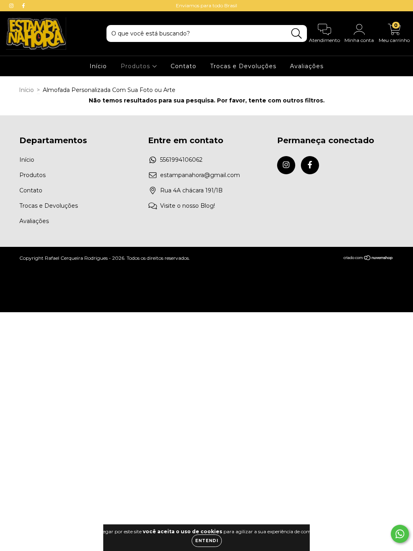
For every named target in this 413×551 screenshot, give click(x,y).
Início (98, 66)
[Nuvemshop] (368, 258)
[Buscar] (296, 33)
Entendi (206, 540)
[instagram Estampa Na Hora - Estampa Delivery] (12, 5)
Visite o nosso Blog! (187, 205)
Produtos (136, 66)
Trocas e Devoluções (243, 66)
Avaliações (306, 66)
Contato (183, 66)
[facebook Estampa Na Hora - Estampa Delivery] (23, 5)
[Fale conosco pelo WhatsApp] (400, 534)
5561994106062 (181, 159)
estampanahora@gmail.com (200, 175)
